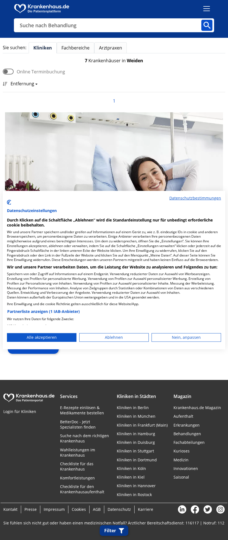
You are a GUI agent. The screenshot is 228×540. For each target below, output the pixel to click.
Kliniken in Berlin (133, 407)
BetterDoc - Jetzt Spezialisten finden (78, 424)
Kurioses (182, 451)
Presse (30, 509)
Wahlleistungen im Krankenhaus (77, 452)
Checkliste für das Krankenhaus (76, 466)
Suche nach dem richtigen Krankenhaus (84, 438)
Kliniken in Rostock (134, 494)
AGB (97, 509)
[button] (22, 84)
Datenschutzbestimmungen (195, 197)
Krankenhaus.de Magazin (197, 407)
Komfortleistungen (77, 478)
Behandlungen (187, 433)
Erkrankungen (187, 425)
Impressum (54, 509)
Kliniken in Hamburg (136, 433)
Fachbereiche (75, 48)
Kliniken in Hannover (136, 485)
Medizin (181, 459)
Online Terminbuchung (41, 72)
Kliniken (42, 48)
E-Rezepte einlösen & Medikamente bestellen (82, 410)
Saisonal (181, 477)
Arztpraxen (110, 48)
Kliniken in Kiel (131, 477)
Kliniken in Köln (131, 468)
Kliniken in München (136, 416)
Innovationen (186, 468)
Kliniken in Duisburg (136, 442)
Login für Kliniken (19, 411)
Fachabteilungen (189, 442)
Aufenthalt (183, 416)
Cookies (79, 509)
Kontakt (10, 509)
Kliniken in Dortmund (137, 459)
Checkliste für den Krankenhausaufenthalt (82, 489)
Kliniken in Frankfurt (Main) (142, 425)
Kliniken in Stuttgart (135, 451)
